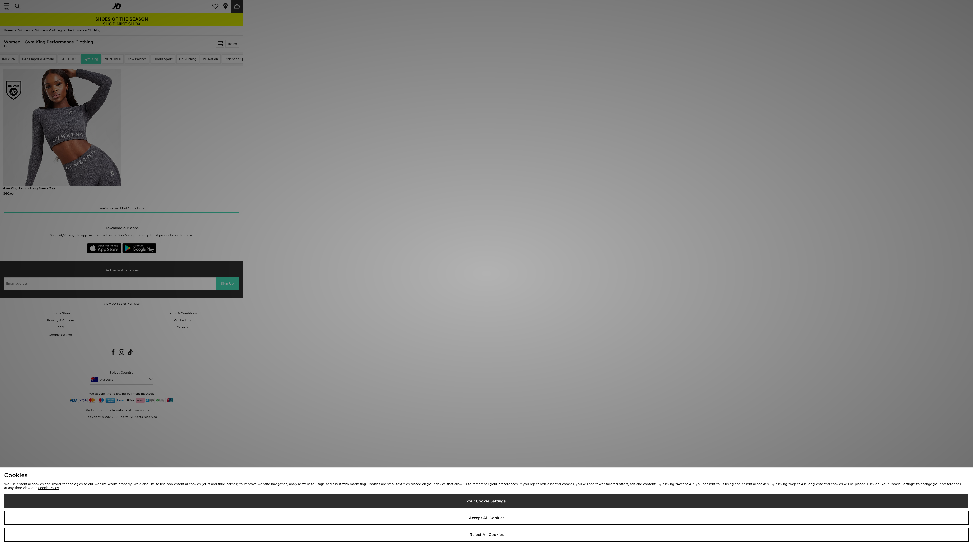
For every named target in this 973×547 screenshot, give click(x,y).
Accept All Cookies (486, 518)
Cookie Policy (48, 488)
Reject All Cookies (487, 535)
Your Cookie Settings (486, 501)
